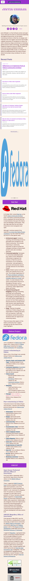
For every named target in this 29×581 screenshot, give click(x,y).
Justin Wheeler (14, 2)
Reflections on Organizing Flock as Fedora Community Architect (14, 67)
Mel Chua (13, 525)
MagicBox (12, 533)
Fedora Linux (18, 342)
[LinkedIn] (16, 29)
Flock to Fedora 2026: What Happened (11, 93)
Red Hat (19, 214)
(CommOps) (15, 367)
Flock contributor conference (16, 275)
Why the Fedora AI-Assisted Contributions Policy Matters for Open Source (14, 119)
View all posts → (14, 131)
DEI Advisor (11, 379)
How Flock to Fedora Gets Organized (11, 81)
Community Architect (14, 382)
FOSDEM (8, 278)
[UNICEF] (17, 198)
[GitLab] (11, 29)
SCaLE (19, 278)
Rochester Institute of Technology (13, 530)
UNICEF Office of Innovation (13, 523)
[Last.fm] (14, 29)
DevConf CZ (14, 278)
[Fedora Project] (14, 198)
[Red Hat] (12, 198)
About (20, 28)
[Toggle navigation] (3, 2)
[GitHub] (8, 29)
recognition (20, 347)
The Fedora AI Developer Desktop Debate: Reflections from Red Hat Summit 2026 (12, 106)
